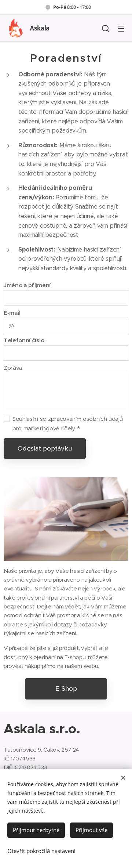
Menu (121, 28)
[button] (106, 28)
